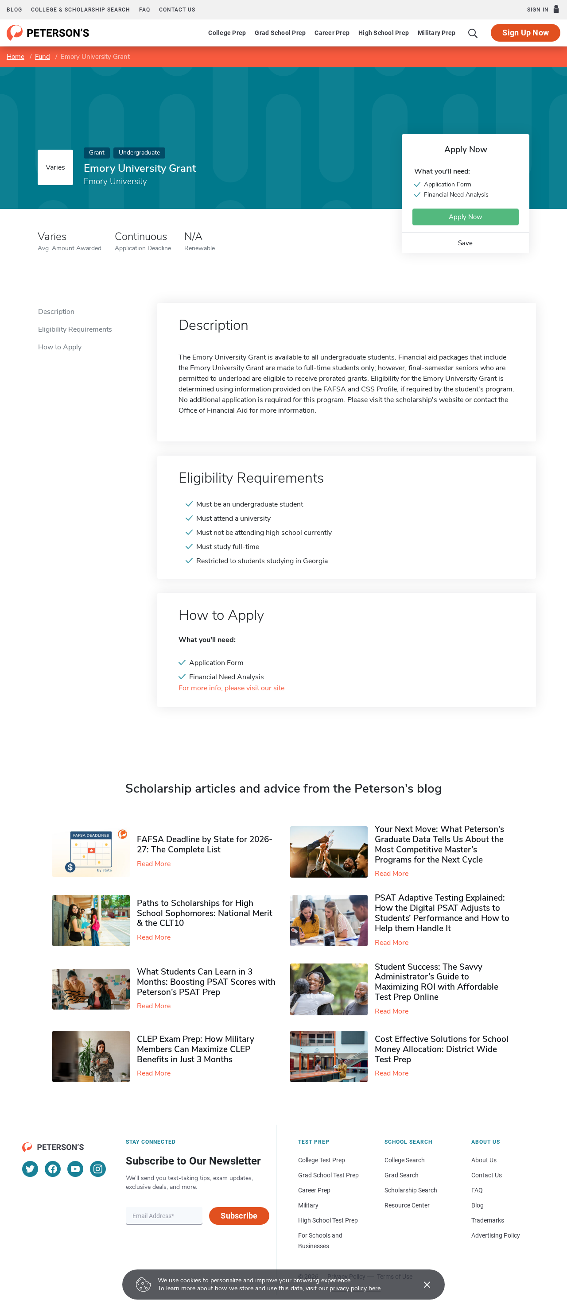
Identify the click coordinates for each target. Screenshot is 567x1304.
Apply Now (465, 217)
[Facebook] (53, 1169)
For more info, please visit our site (231, 688)
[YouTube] (75, 1169)
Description (56, 312)
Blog (14, 10)
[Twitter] (30, 1169)
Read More (154, 864)
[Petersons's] (48, 32)
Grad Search (401, 1175)
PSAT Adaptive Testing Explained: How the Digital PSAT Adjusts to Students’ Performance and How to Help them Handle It (442, 913)
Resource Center (407, 1205)
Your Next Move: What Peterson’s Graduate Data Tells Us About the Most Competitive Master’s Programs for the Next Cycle (439, 844)
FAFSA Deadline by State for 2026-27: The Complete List (204, 844)
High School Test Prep (328, 1220)
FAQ (144, 10)
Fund (42, 56)
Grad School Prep (280, 32)
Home (15, 56)
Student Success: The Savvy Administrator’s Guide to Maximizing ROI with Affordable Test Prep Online (436, 982)
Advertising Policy (495, 1235)
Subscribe (239, 1215)
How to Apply (60, 347)
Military (308, 1205)
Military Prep (436, 32)
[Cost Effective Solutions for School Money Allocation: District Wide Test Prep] (332, 1057)
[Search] (473, 33)
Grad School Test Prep (328, 1175)
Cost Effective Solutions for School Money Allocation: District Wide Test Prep (442, 1049)
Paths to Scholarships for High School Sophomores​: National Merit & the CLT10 (204, 913)
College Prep (227, 32)
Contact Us (486, 1175)
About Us (484, 1160)
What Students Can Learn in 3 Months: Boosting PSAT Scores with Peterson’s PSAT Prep (206, 982)
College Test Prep (321, 1160)
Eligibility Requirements (75, 329)
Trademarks (487, 1220)
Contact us (177, 10)
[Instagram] (98, 1169)
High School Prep (383, 32)
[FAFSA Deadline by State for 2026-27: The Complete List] (94, 852)
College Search (404, 1160)
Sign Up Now (525, 32)
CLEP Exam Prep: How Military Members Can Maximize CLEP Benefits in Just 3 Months (195, 1049)
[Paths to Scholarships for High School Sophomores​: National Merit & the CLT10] (94, 921)
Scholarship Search (410, 1190)
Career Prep (332, 32)
